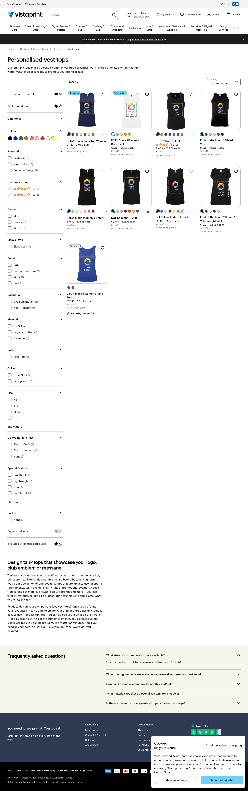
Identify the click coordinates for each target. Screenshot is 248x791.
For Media (143, 744)
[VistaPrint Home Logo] (25, 15)
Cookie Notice (163, 772)
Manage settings (176, 780)
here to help (30, 735)
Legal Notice (86, 770)
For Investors (145, 739)
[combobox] (80, 15)
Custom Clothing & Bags (34, 48)
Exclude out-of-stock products (26, 543)
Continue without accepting (224, 745)
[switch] (232, 4)
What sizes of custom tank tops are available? (135, 655)
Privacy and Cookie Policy (43, 770)
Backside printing (18, 106)
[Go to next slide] (243, 39)
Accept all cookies (222, 780)
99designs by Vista (35, 4)
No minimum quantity (21, 93)
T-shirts (58, 48)
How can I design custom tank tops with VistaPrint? (139, 683)
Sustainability (145, 749)
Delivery (89, 739)
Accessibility (92, 744)
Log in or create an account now (145, 39)
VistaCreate (14, 4)
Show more (14, 426)
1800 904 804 (14, 770)
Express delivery (17, 531)
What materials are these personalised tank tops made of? (143, 693)
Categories (14, 118)
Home (10, 48)
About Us (143, 730)
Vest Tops (73, 48)
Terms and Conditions (67, 770)
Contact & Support (95, 735)
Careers (142, 735)
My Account (91, 730)
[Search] (114, 14)
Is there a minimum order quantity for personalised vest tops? (145, 703)
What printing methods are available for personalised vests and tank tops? (153, 674)
